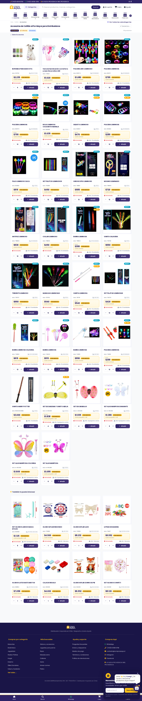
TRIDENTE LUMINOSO (20, 293)
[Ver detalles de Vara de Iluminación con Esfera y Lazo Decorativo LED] (55, 51)
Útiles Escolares (13, 665)
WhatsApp (110, 644)
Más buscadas (46, 639)
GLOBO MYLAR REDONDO (52, 527)
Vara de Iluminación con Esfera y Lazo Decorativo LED (55, 70)
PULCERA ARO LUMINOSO (82, 69)
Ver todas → (12, 673)
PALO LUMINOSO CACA (21, 181)
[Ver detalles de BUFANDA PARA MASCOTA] (25, 51)
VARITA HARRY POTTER (21, 406)
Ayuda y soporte (79, 639)
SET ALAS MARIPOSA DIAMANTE (116, 406)
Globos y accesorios (47, 644)
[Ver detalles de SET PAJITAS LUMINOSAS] (116, 276)
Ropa (42, 651)
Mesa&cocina (45, 655)
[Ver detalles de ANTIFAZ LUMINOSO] (25, 219)
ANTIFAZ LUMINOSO (19, 236)
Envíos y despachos (79, 648)
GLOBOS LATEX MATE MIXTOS (23, 583)
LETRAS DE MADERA (111, 527)
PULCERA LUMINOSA (111, 69)
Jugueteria (11, 651)
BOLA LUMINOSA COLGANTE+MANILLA (51, 125)
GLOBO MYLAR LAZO (81, 527)
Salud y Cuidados (14, 669)
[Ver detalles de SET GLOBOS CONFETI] (116, 565)
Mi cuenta (108, 7)
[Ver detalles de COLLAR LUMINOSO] (55, 219)
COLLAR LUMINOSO (50, 236)
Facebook (110, 658)
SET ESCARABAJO (80, 406)
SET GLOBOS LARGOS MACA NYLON (22, 528)
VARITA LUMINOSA (80, 293)
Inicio (11, 22)
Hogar (10, 658)
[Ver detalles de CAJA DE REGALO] (55, 565)
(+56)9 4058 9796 (17, 2)
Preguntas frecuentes (79, 644)
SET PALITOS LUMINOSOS (52, 181)
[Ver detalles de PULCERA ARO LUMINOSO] (86, 51)
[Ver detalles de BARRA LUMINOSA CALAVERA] (25, 332)
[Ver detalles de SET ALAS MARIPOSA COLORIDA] (25, 446)
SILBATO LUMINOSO (81, 124)
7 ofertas (24, 30)
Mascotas (11, 644)
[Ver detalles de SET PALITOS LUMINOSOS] (55, 164)
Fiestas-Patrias (13, 655)
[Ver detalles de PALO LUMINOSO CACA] (25, 164)
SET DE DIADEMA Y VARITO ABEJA (55, 406)
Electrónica (11, 648)
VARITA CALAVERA (111, 236)
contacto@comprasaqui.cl (115, 651)
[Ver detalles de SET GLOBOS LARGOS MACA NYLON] (25, 509)
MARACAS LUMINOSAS (51, 293)
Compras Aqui (111, 639)
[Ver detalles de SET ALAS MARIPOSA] (55, 446)
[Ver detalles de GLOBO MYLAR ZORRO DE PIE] (86, 565)
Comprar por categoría (18, 639)
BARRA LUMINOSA (80, 236)
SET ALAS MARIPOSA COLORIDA (24, 463)
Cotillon (17, 22)
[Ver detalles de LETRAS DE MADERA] (116, 509)
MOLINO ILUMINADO (111, 181)
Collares (43, 658)
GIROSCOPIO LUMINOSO (82, 181)
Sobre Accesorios (18, 35)
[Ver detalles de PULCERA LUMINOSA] (116, 51)
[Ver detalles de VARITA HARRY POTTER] (25, 389)
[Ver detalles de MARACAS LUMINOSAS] (55, 276)
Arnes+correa (45, 665)
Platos (42, 669)
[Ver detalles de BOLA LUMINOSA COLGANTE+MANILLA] (55, 107)
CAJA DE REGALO (49, 583)
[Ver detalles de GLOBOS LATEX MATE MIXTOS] (25, 565)
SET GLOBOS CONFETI (112, 583)
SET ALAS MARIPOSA (50, 463)
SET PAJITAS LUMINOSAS (113, 293)
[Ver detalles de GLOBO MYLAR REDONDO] (55, 509)
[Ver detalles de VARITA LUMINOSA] (86, 276)
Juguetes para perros (47, 648)
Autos (42, 662)
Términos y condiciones (80, 655)
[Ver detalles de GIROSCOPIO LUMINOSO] (86, 164)
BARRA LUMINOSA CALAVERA (23, 350)
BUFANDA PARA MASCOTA (22, 69)
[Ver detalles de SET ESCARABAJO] (86, 389)
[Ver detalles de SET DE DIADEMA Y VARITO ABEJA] (55, 389)
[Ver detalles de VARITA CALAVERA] (116, 219)
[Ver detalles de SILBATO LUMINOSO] (86, 107)
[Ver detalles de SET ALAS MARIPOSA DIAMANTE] (116, 389)
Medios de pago (78, 651)
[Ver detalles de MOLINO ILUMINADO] (116, 164)
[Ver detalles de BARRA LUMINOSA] (86, 219)
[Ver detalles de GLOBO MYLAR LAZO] (86, 509)
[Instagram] (129, 2)
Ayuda (128, 7)
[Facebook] (131, 2)
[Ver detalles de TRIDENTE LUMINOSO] (25, 276)
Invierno (10, 662)
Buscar (95, 7)
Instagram (110, 655)
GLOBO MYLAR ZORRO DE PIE (84, 583)
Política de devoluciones (80, 658)
